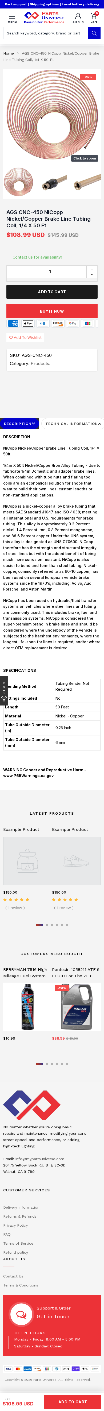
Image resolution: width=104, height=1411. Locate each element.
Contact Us (13, 1276)
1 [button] (39, 925)
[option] (52, 116)
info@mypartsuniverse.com (39, 1159)
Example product (21, 829)
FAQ (7, 1234)
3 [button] (52, 925)
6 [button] (67, 925)
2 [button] (47, 925)
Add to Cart (52, 292)
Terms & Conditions (20, 1285)
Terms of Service (18, 1243)
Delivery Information (21, 1207)
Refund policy (15, 1252)
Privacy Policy (15, 1225)
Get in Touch (53, 1316)
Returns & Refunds (20, 1216)
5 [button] (62, 925)
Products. (40, 363)
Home (8, 53)
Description (17, 423)
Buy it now (52, 311)
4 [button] (57, 925)
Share (4, 687)
